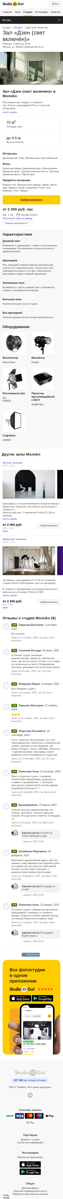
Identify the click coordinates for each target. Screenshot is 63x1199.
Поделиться (32, 954)
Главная (7, 12)
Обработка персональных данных (30, 1194)
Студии (27, 12)
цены (5, 531)
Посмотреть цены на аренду (18, 218)
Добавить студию (30, 1139)
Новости (55, 12)
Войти (55, 3)
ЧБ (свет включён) (12, 462)
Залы (18, 12)
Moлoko (18, 27)
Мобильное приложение (30, 1157)
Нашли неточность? (16, 223)
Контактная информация (30, 1142)
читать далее (10, 112)
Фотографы (41, 12)
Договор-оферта (30, 1188)
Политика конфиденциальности (30, 1191)
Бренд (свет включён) (14, 539)
